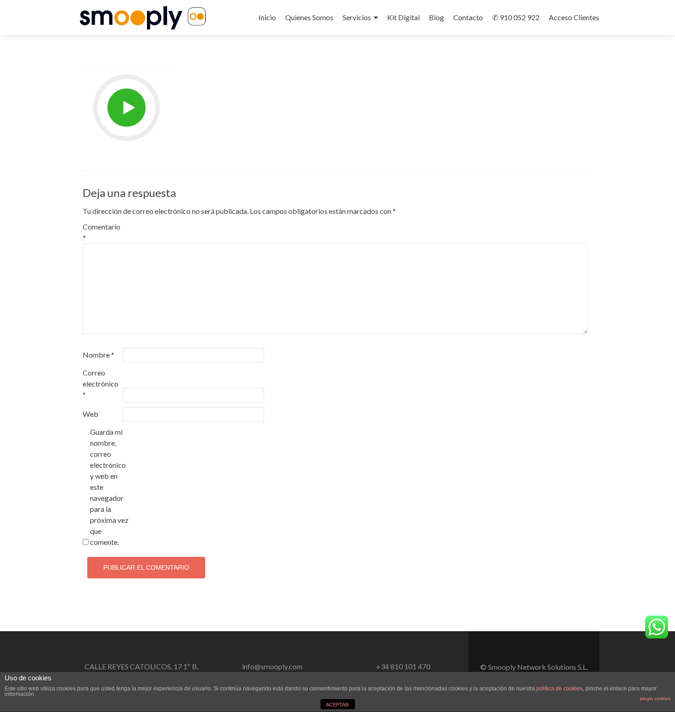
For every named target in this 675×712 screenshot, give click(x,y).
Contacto (468, 17)
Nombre (98, 354)
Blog (436, 17)
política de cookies (559, 688)
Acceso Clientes (574, 17)
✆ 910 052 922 (516, 17)
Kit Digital (403, 17)
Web (90, 413)
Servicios (357, 17)
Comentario (101, 232)
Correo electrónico (100, 383)
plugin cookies (655, 698)
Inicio (267, 17)
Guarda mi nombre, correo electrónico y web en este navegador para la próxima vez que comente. (109, 486)
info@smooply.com (272, 666)
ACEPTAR (337, 704)
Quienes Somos (309, 17)
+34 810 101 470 (403, 666)
